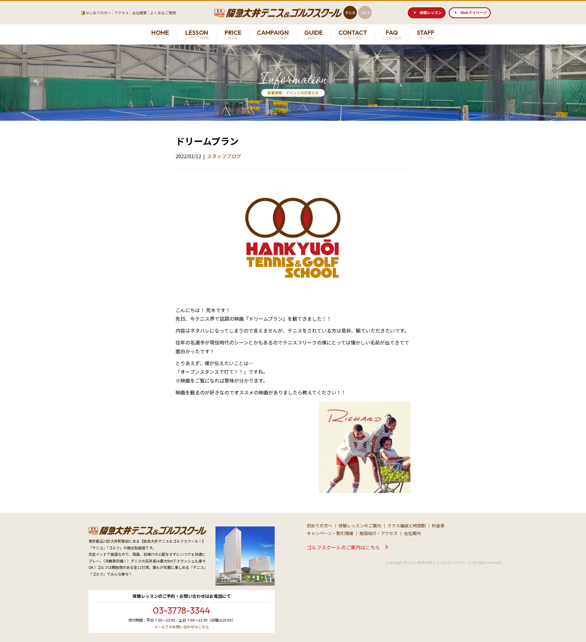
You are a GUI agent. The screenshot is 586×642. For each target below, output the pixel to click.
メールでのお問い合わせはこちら (181, 626)
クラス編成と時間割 (406, 526)
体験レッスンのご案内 (359, 526)
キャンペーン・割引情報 (330, 533)
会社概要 (139, 12)
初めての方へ (319, 526)
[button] (427, 12)
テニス (350, 12)
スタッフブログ (224, 156)
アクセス (121, 12)
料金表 (438, 526)
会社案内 (412, 533)
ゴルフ (365, 12)
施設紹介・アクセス (379, 533)
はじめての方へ (98, 12)
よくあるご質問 (163, 12)
